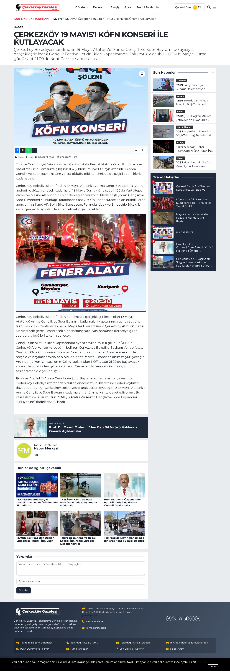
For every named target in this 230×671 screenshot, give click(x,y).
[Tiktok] (186, 618)
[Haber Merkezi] (23, 450)
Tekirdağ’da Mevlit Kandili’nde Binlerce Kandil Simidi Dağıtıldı (124, 539)
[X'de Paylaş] (23, 150)
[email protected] (92, 615)
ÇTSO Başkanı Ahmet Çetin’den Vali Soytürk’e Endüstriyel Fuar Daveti (193, 118)
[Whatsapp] (192, 618)
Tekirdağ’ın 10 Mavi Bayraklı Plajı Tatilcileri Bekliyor (192, 103)
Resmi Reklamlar (148, 7)
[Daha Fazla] (34, 150)
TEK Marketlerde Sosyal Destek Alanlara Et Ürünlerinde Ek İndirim (37, 502)
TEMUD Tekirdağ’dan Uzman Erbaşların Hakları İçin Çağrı (35, 539)
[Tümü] (212, 72)
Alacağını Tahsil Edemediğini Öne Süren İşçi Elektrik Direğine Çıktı (194, 149)
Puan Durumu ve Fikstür (34, 648)
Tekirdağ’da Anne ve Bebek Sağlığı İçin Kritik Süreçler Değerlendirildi (78, 540)
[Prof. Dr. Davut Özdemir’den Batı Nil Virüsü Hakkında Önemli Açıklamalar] (124, 484)
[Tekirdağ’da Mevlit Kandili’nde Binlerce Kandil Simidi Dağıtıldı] (124, 523)
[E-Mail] (36, 455)
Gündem (81, 7)
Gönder (24, 590)
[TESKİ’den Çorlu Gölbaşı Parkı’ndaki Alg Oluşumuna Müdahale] (80, 484)
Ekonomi (99, 7)
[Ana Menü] (213, 7)
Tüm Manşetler (79, 648)
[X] (174, 618)
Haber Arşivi (177, 648)
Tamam (213, 667)
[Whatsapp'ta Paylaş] (29, 150)
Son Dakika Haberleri (132, 648)
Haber (18, 27)
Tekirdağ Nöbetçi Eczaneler (36, 642)
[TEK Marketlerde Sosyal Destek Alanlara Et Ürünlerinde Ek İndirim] (37, 484)
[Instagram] (180, 618)
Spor (128, 7)
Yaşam (180, 96)
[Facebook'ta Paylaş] (17, 150)
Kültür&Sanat (184, 127)
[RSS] (197, 618)
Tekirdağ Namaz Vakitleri (135, 642)
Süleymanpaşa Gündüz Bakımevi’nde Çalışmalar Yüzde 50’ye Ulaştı (191, 87)
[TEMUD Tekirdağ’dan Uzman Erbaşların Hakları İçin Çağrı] (37, 523)
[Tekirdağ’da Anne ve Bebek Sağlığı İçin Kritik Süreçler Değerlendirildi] (80, 523)
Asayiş (115, 7)
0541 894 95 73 (94, 621)
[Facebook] (168, 618)
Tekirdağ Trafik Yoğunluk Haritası (189, 642)
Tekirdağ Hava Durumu (84, 642)
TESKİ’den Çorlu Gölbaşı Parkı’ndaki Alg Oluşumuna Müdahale (78, 502)
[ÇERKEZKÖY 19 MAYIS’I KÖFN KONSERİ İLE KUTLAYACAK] (81, 107)
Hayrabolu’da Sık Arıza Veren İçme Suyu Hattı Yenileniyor (194, 165)
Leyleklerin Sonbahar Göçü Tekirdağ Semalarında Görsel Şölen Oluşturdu (194, 134)
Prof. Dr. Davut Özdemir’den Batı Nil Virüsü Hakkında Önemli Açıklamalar (103, 18)
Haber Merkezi (25, 157)
